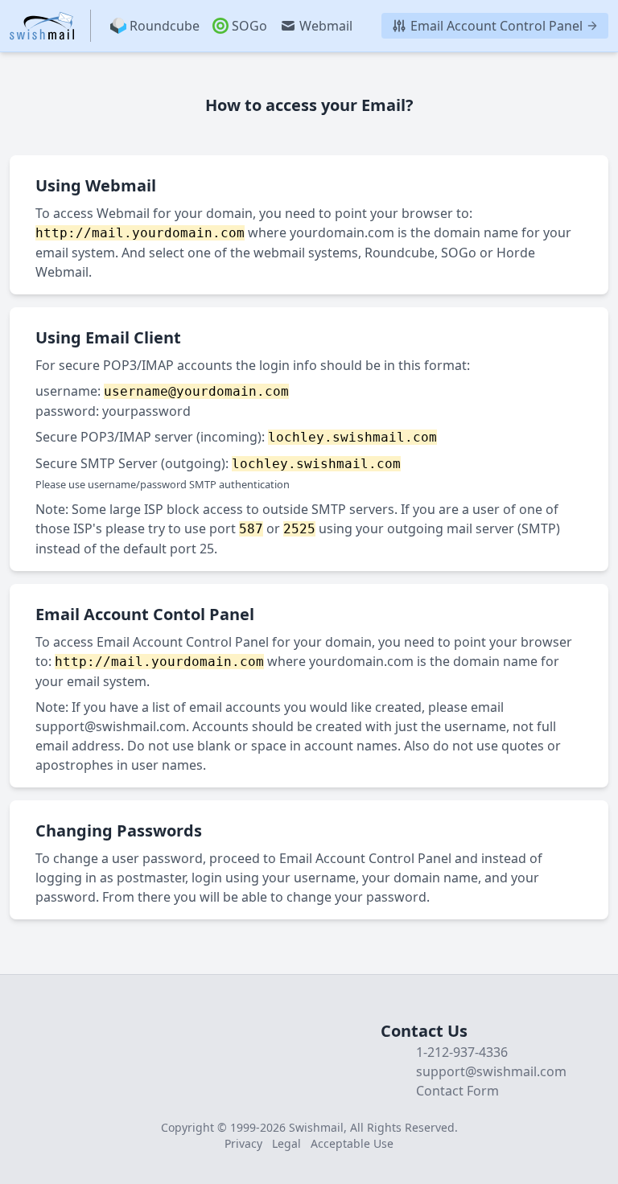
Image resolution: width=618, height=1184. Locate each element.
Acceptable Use (352, 1143)
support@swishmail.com (110, 726)
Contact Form (457, 1091)
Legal (286, 1143)
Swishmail (316, 1127)
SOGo (249, 26)
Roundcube (165, 26)
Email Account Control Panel (496, 26)
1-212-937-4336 (462, 1052)
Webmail (325, 26)
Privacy (243, 1143)
